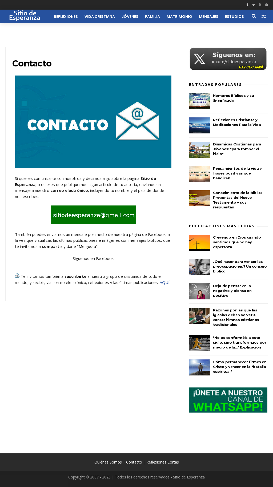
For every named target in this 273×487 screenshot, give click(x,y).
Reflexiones (66, 16)
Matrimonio (179, 16)
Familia (152, 16)
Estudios (234, 16)
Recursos (39, 30)
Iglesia (16, 30)
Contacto (134, 462)
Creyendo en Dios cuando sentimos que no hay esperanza (237, 242)
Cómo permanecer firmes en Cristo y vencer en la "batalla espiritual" (240, 367)
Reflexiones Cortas (162, 462)
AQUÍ (165, 282)
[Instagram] (266, 5)
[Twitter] (253, 5)
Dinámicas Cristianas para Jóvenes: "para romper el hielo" (237, 149)
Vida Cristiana (100, 16)
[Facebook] (247, 5)
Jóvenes (130, 16)
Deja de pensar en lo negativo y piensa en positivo (232, 291)
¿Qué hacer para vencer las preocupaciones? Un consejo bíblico (240, 266)
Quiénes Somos (108, 462)
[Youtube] (260, 5)
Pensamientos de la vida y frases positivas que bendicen (237, 173)
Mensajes (208, 16)
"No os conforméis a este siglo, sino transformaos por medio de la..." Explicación (239, 342)
